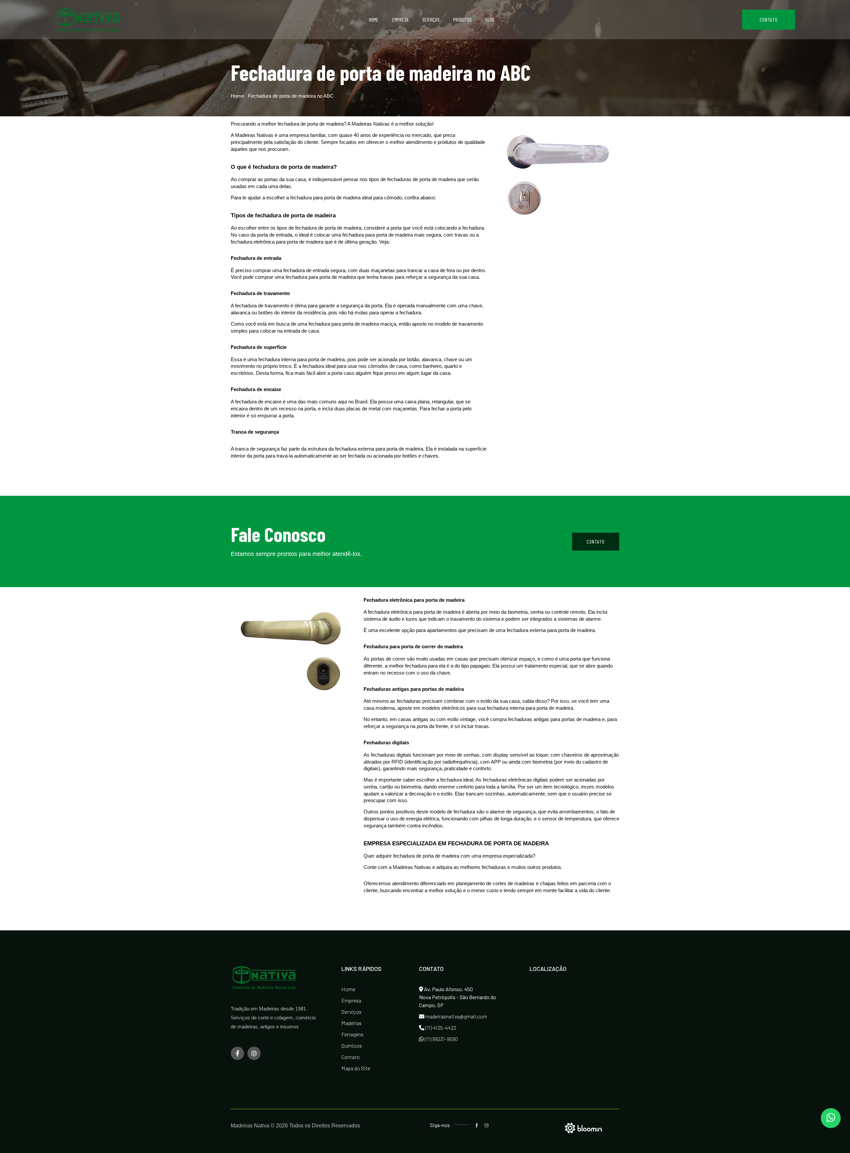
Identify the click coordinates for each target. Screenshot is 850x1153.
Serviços (431, 19)
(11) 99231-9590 (441, 1039)
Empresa (400, 19)
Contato (769, 19)
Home (374, 19)
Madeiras (351, 1023)
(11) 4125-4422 (440, 1027)
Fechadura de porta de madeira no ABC (291, 96)
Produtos (462, 19)
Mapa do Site (355, 1068)
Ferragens (352, 1034)
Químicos (351, 1045)
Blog (489, 19)
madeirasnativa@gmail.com (455, 1016)
